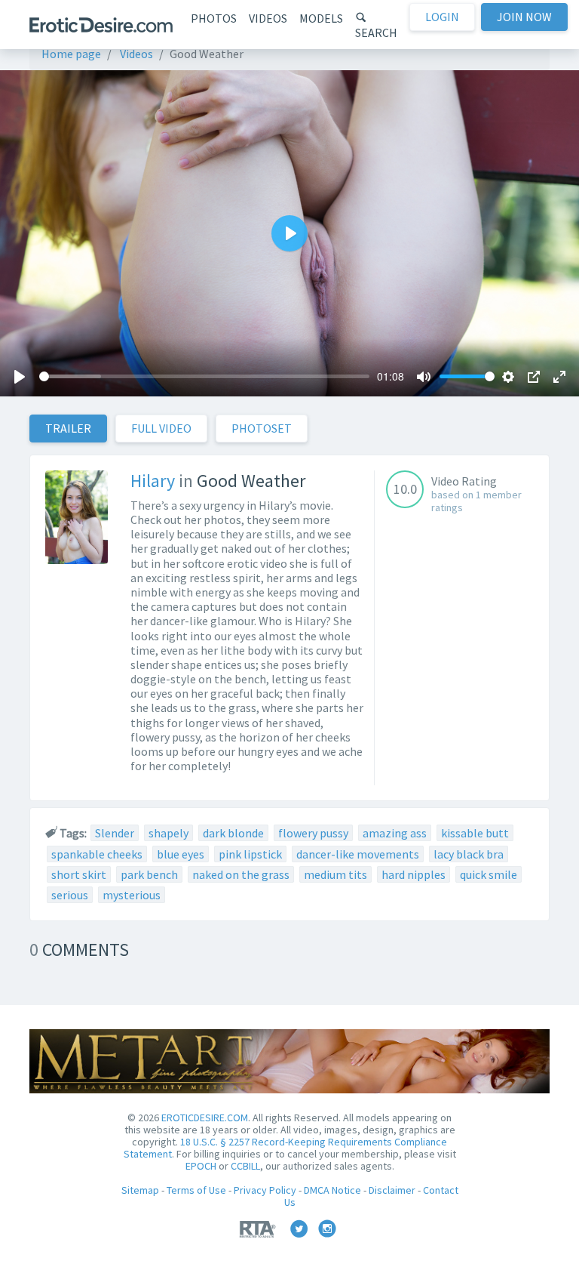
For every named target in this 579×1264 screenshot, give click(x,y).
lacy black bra (468, 854)
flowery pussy (313, 832)
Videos (268, 18)
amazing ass (395, 832)
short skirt (78, 874)
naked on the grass (241, 874)
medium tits (335, 874)
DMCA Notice (332, 1190)
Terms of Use (196, 1190)
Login (442, 16)
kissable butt (475, 832)
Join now (524, 16)
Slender (114, 832)
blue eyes (180, 854)
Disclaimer (392, 1190)
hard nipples (413, 874)
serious (69, 894)
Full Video (161, 428)
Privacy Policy (265, 1190)
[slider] (204, 376)
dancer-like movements (357, 854)
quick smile (488, 874)
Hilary (152, 480)
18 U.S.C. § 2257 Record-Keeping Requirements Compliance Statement (286, 1148)
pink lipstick (250, 854)
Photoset (261, 428)
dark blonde (233, 832)
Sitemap (140, 1190)
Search (376, 32)
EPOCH (200, 1166)
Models (321, 18)
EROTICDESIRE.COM (204, 1117)
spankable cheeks (96, 854)
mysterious (132, 894)
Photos (214, 18)
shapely (168, 832)
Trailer (68, 428)
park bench (149, 874)
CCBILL (245, 1166)
